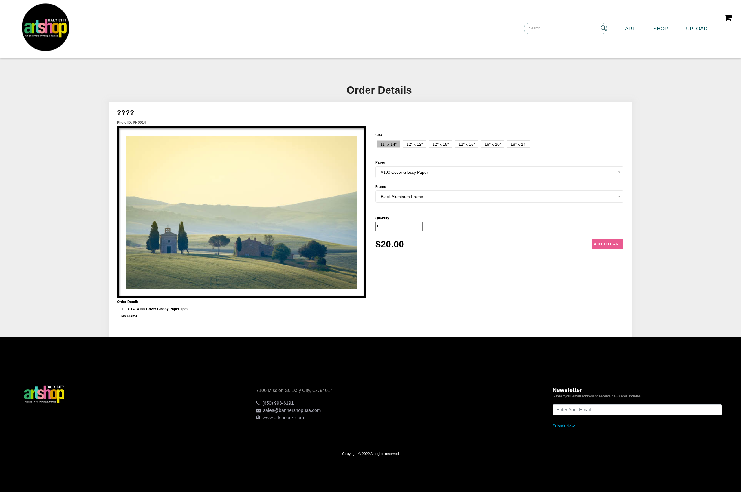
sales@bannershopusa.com (291, 410)
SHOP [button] (660, 29)
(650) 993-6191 (277, 403)
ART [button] (630, 29)
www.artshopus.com (282, 417)
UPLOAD (696, 29)
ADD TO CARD (607, 244)
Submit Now (564, 425)
